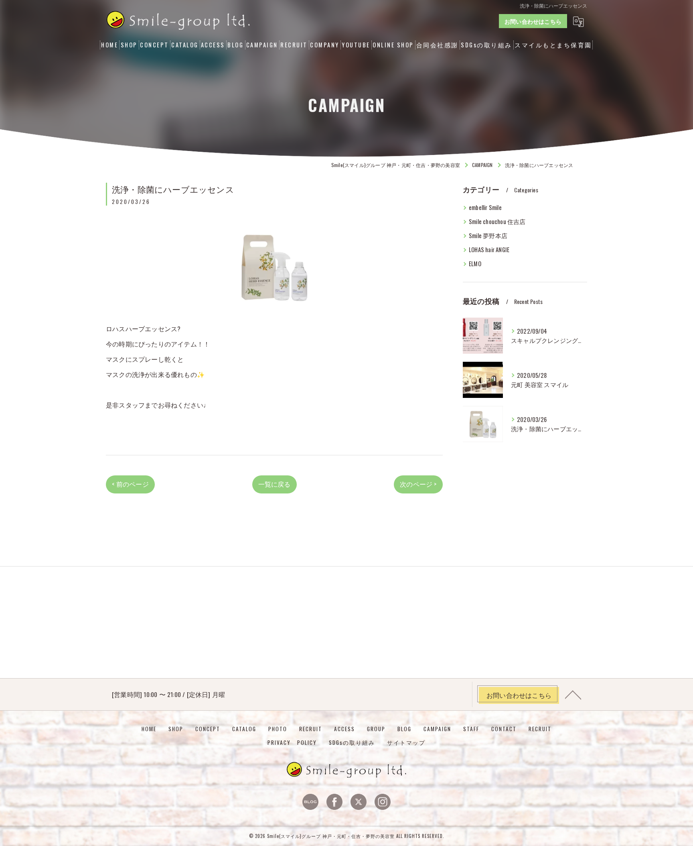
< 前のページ (130, 483)
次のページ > (418, 483)
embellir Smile (485, 207)
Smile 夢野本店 (488, 235)
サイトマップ (406, 742)
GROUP (376, 729)
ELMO (475, 263)
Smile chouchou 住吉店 (497, 221)
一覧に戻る (274, 483)
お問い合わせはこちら (533, 21)
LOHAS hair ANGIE (489, 249)
